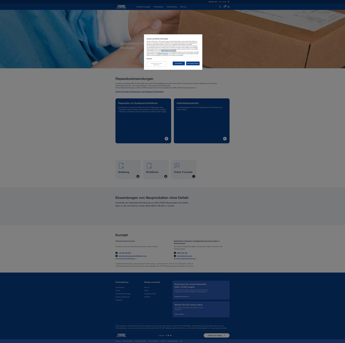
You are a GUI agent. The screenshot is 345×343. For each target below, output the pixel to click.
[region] (173, 52)
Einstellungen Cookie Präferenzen (156, 64)
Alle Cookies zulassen (193, 63)
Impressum (149, 58)
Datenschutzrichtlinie (163, 53)
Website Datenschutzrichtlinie (169, 50)
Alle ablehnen (178, 63)
